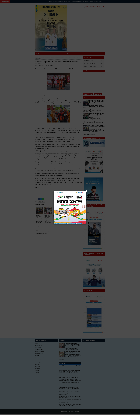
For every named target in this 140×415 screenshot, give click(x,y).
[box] (70, 207)
